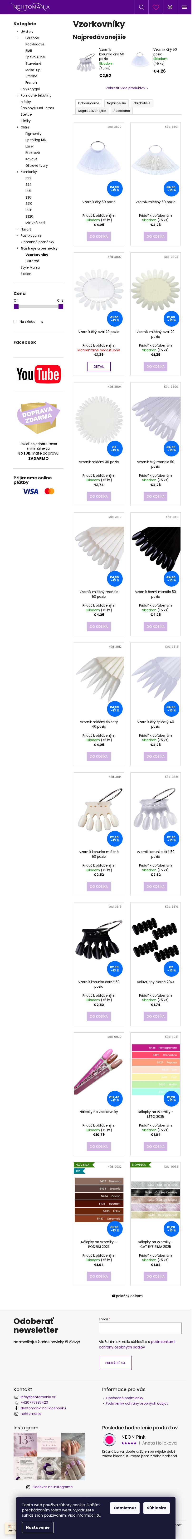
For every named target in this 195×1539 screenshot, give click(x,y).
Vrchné (31, 76)
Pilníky (26, 120)
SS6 (28, 197)
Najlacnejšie (116, 103)
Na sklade (32, 321)
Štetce (26, 114)
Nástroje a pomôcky (39, 248)
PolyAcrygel (30, 89)
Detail (99, 366)
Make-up (32, 70)
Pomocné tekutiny (36, 95)
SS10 (28, 203)
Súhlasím (156, 1508)
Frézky (26, 101)
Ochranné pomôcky (37, 242)
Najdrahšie (142, 103)
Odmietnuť (125, 1508)
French (31, 82)
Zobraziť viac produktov (125, 88)
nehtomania (31, 1413)
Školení (26, 273)
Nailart (26, 229)
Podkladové (34, 44)
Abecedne (121, 110)
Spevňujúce (35, 57)
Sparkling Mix (35, 139)
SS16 (28, 210)
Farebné (32, 38)
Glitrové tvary (36, 165)
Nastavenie (37, 1527)
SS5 (28, 191)
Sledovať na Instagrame (53, 1487)
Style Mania (30, 267)
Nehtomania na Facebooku (43, 1408)
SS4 (28, 184)
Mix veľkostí (35, 223)
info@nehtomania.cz (38, 1397)
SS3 (28, 178)
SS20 (29, 216)
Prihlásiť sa (115, 1363)
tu (98, 1515)
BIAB (28, 50)
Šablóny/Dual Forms (37, 108)
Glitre (25, 127)
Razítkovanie (31, 235)
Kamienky (29, 171)
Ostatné (32, 261)
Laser (29, 146)
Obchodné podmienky (124, 1398)
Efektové (32, 152)
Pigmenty (33, 133)
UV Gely (27, 31)
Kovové (31, 159)
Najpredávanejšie (92, 110)
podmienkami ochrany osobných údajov (137, 1344)
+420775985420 (34, 1402)
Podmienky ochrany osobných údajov (137, 1403)
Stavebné (33, 63)
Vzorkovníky (36, 254)
